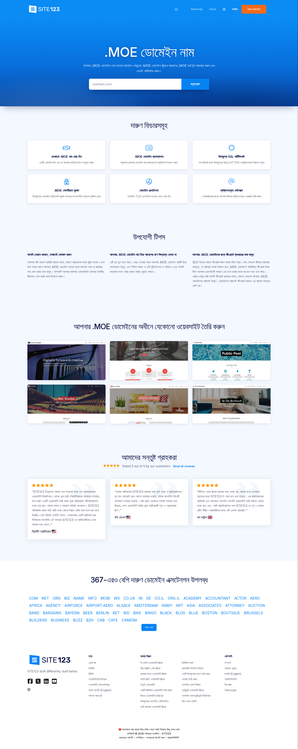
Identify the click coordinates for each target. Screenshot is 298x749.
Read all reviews (184, 466)
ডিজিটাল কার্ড (187, 662)
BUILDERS (38, 620)
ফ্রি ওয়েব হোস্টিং (189, 701)
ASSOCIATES (210, 605)
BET (116, 613)
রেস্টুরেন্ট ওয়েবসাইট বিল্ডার (193, 690)
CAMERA (129, 620)
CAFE (113, 620)
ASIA (191, 605)
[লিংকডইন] (46, 681)
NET (45, 598)
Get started (253, 9)
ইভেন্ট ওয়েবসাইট (147, 684)
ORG (57, 598)
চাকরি (233, 673)
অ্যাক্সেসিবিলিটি (173, 737)
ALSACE (124, 605)
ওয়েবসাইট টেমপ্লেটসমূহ (99, 684)
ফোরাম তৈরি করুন (189, 679)
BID (126, 613)
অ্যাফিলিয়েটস (231, 679)
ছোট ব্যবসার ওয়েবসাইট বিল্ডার (153, 706)
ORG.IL (174, 598)
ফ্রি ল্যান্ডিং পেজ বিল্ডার (150, 668)
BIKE (137, 613)
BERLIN (102, 613)
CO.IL (159, 598)
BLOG (180, 613)
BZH (90, 620)
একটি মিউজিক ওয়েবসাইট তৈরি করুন (156, 690)
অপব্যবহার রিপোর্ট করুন (155, 737)
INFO (92, 598)
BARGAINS (52, 613)
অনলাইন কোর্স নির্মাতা (191, 684)
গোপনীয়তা (140, 737)
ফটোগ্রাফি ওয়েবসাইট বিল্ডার (152, 679)
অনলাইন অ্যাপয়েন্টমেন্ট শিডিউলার (196, 695)
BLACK (166, 613)
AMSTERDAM (146, 605)
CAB (101, 620)
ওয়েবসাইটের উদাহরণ (97, 679)
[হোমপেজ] (176, 9)
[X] (38, 681)
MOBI (105, 598)
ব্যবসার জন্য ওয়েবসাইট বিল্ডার (153, 673)
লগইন (235, 9)
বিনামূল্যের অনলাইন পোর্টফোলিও (154, 701)
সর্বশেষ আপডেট (95, 695)
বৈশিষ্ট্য (91, 668)
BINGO (150, 613)
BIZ (67, 598)
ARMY (167, 605)
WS (117, 598)
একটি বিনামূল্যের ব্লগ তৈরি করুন (196, 673)
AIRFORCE (73, 605)
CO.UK (129, 598)
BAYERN (72, 613)
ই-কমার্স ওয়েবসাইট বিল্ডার (151, 662)
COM (33, 598)
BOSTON (209, 613)
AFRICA (35, 605)
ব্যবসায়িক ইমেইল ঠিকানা (192, 668)
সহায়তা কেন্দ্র (230, 668)
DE (148, 598)
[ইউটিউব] (54, 681)
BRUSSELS (253, 613)
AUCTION (256, 605)
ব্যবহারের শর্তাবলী (126, 737)
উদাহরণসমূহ (197, 9)
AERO (255, 598)
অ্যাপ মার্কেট (99, 690)
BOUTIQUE (230, 613)
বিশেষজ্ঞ (228, 684)
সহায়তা (212, 9)
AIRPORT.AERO (99, 605)
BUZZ (78, 620)
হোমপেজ (92, 662)
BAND (34, 613)
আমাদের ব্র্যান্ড (231, 690)
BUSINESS (60, 620)
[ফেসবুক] (30, 681)
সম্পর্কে (228, 662)
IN (140, 598)
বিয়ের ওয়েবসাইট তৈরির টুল (151, 695)
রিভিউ (91, 673)
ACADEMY (192, 598)
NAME (78, 598)
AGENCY (53, 605)
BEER (87, 613)
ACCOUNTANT (218, 598)
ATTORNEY (235, 605)
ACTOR (240, 598)
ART (179, 605)
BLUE (193, 613)
